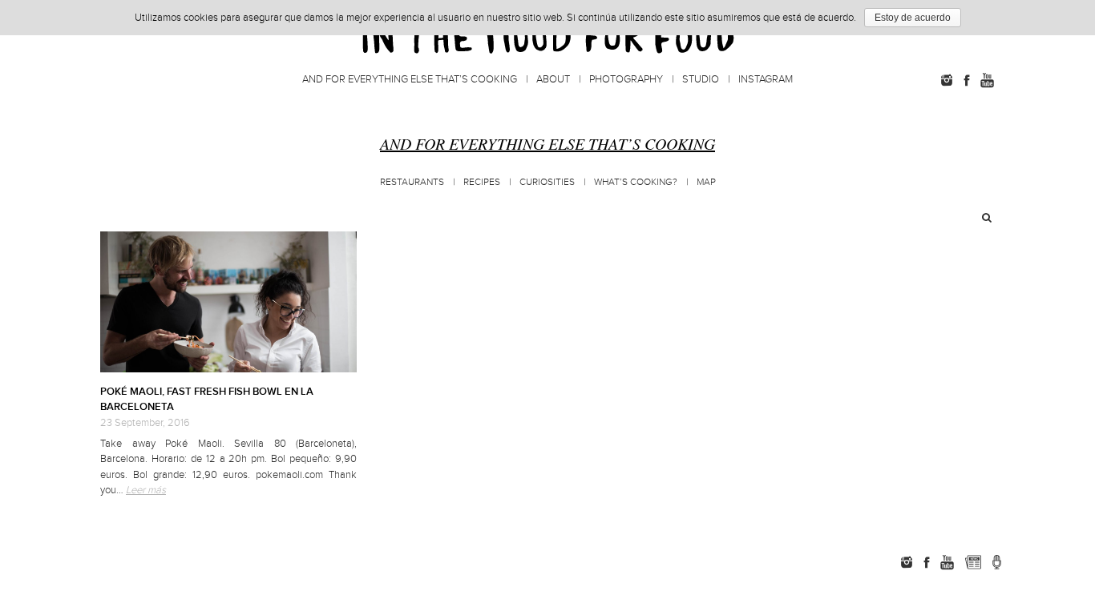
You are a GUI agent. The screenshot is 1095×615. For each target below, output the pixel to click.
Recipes (481, 182)
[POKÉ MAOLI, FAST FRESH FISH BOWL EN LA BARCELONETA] (228, 301)
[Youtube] (987, 80)
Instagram (765, 79)
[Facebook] (967, 80)
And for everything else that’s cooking (409, 79)
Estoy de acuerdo (913, 17)
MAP (706, 182)
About (553, 79)
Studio (700, 79)
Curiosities (547, 182)
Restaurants (412, 182)
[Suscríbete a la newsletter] (973, 562)
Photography (626, 79)
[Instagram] (947, 80)
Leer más (146, 490)
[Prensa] (997, 562)
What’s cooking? (635, 182)
